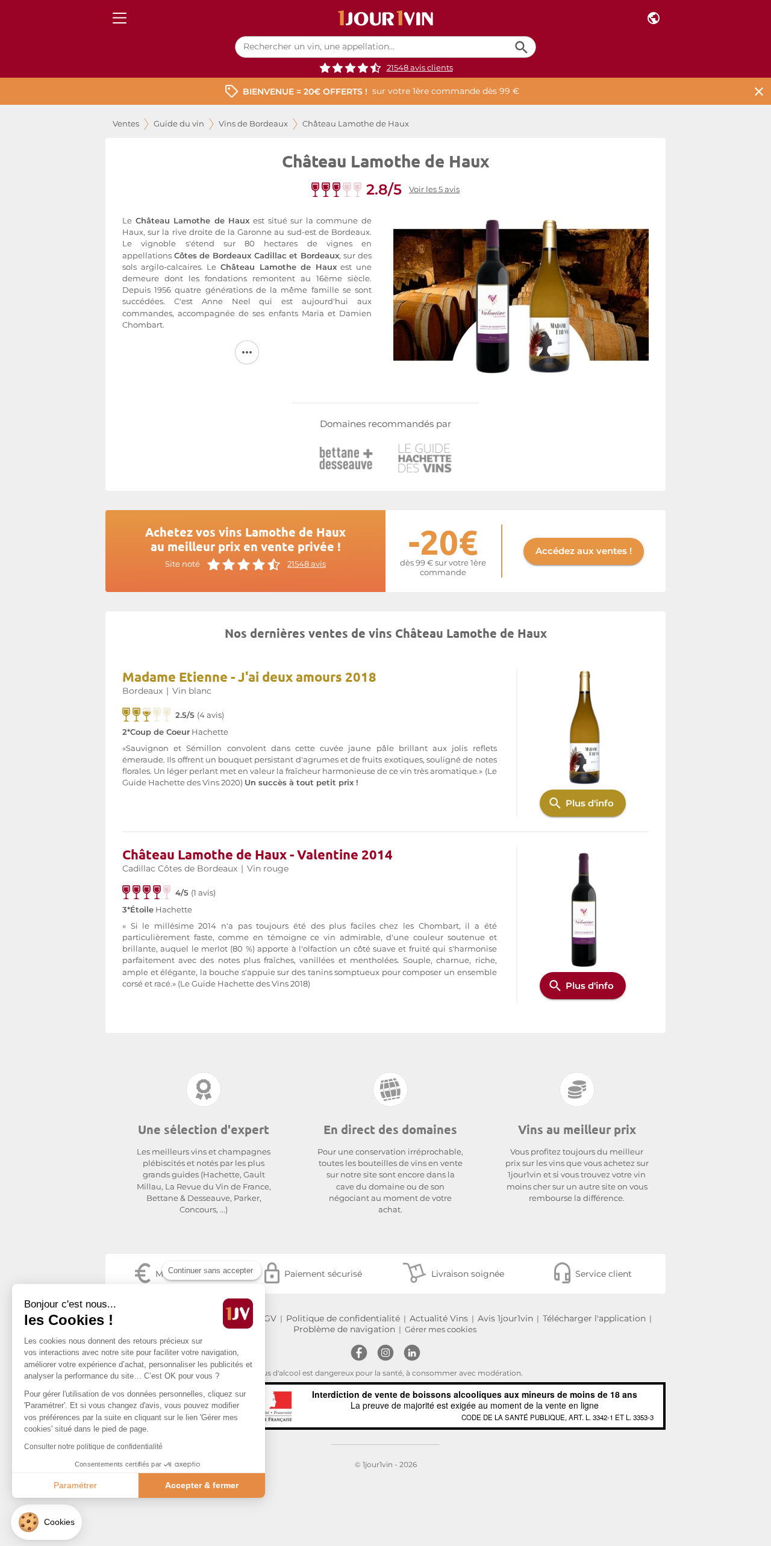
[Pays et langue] (653, 18)
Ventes (126, 123)
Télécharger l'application (594, 1318)
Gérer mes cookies (440, 1329)
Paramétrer (75, 1485)
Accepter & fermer (202, 1485)
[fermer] (759, 91)
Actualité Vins (439, 1318)
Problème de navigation (344, 1329)
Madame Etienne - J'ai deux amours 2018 (249, 677)
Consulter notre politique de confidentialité (93, 1446)
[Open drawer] (119, 18)
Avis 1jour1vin (505, 1318)
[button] (46, 1522)
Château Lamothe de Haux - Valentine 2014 (257, 854)
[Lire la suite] (247, 352)
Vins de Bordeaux (253, 123)
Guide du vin (179, 123)
